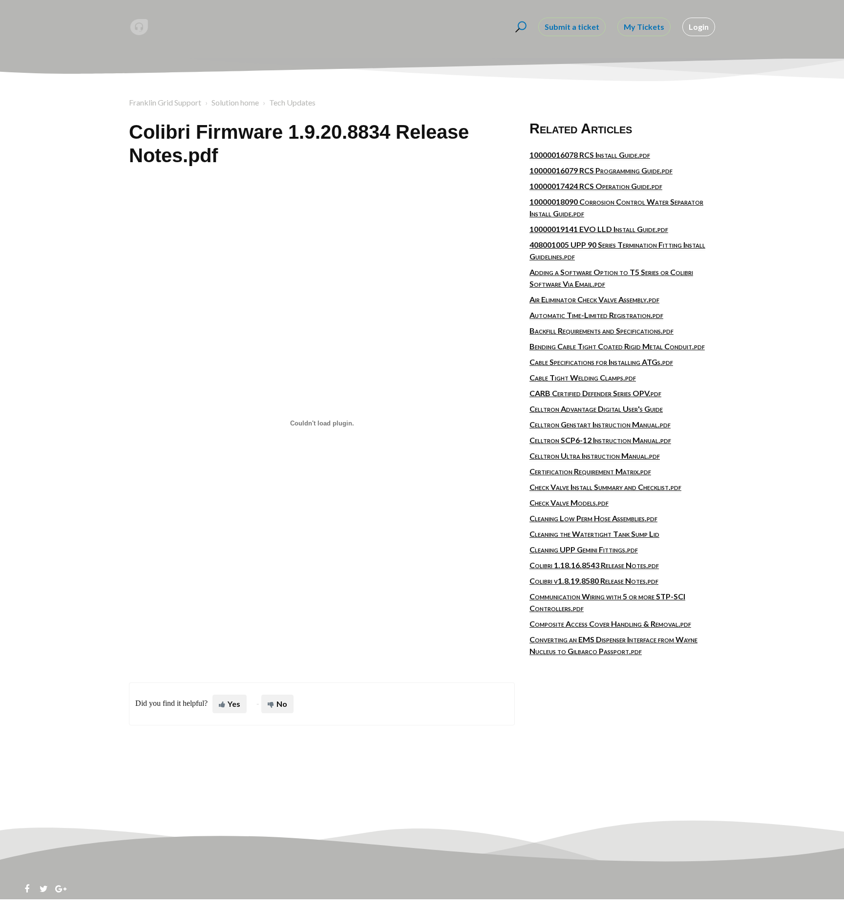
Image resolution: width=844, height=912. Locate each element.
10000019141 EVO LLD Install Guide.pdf (598, 228)
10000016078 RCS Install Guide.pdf (589, 154)
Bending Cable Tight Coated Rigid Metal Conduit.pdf (617, 346)
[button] (519, 27)
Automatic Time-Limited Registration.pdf (596, 314)
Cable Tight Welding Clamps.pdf (582, 377)
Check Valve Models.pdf (569, 502)
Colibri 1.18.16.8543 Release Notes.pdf (594, 565)
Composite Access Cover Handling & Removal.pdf (610, 623)
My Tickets (644, 26)
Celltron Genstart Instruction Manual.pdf (600, 424)
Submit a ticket (572, 26)
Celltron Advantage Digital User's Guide (596, 408)
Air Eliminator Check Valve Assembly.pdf (594, 299)
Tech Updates (292, 102)
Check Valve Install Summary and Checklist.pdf (605, 486)
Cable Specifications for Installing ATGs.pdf (601, 361)
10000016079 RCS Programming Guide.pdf (601, 170)
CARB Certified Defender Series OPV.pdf (595, 393)
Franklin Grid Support (165, 102)
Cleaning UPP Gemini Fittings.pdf (583, 549)
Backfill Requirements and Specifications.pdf (601, 330)
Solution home (235, 102)
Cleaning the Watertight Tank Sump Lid (594, 533)
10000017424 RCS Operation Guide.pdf (595, 186)
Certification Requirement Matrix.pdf (590, 471)
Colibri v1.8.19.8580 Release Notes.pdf (593, 580)
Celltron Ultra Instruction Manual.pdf (594, 455)
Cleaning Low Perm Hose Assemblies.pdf (593, 518)
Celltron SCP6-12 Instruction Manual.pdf (600, 440)
